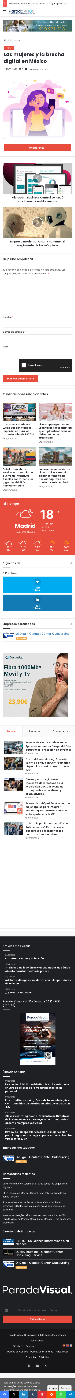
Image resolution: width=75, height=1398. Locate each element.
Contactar (30, 1357)
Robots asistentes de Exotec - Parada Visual (27, 1202)
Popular (11, 731)
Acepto (53, 1388)
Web (5, 346)
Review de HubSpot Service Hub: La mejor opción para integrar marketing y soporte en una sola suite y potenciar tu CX (47, 809)
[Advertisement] (37, 887)
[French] (70, 1345)
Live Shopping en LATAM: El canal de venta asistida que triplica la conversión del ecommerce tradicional (55, 431)
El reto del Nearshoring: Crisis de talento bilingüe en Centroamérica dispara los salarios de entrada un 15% (47, 764)
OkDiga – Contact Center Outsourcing (43, 633)
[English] (67, 1345)
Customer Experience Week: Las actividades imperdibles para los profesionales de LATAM (18, 429)
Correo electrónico (14, 331)
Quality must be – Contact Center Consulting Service (39, 1253)
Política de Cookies (17, 1351)
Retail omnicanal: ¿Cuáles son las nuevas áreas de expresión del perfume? (34, 1206)
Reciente (34, 731)
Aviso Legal (62, 1351)
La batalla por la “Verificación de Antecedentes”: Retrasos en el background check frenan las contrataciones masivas (46, 829)
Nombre (8, 317)
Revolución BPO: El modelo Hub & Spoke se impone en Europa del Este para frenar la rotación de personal (48, 746)
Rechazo (65, 1388)
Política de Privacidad (41, 1351)
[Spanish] (63, 1345)
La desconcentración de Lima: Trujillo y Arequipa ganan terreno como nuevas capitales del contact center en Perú (54, 475)
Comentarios (61, 731)
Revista (30, 1346)
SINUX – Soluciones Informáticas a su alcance (42, 1242)
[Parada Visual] (23, 12)
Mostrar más (37, 147)
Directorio (18, 1346)
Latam (17, 40)
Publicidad (44, 1357)
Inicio (9, 40)
